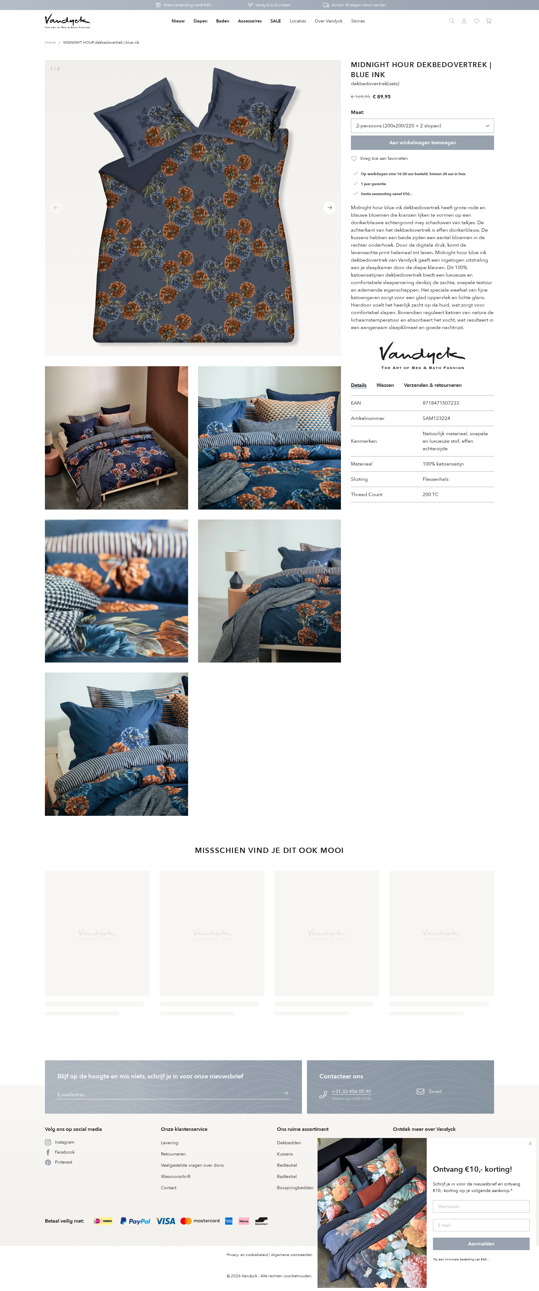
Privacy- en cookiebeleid (247, 1254)
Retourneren (173, 1154)
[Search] (452, 21)
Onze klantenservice (184, 1129)
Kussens (285, 1154)
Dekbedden (289, 1143)
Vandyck (249, 1276)
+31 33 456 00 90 (351, 1091)
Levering (169, 1143)
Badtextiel (287, 1177)
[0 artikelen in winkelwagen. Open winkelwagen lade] (489, 21)
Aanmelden (481, 1243)
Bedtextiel (287, 1165)
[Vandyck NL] (67, 21)
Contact (168, 1188)
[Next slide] (329, 207)
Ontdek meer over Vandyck (424, 1129)
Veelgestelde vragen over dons (192, 1165)
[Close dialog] (530, 1144)
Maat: (357, 112)
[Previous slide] (56, 207)
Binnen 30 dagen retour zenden (359, 4)
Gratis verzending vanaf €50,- (188, 4)
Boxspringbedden (295, 1188)
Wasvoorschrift (175, 1177)
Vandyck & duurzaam (273, 4)
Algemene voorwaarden (291, 1254)
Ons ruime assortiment (302, 1129)
